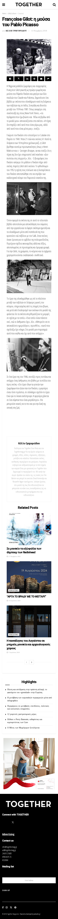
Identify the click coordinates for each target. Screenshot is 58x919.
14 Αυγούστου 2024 (14, 600)
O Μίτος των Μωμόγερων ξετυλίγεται (23, 728)
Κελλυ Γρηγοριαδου (16, 31)
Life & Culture (12, 13)
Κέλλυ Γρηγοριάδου (29, 443)
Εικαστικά (21, 13)
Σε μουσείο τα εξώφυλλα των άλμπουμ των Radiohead (24, 550)
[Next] (31, 662)
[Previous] (26, 662)
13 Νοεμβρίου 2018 (39, 31)
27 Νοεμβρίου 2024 (14, 556)
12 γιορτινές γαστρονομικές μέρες (21, 714)
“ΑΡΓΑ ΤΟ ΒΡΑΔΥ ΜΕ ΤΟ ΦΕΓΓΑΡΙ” (26, 596)
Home (4, 13)
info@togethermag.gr (9, 846)
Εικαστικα (13, 542)
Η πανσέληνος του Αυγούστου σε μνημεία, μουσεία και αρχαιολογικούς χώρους (28, 644)
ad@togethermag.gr (9, 850)
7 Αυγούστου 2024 (14, 652)
